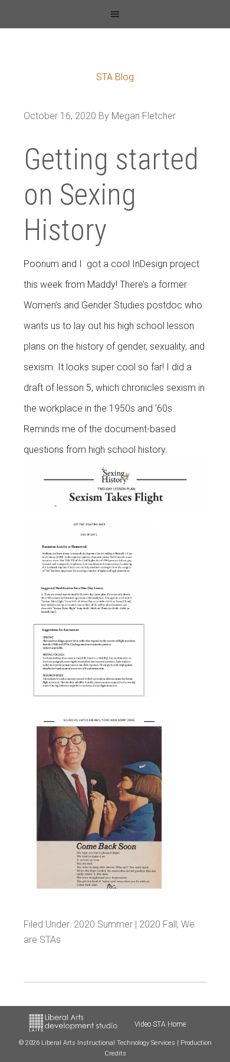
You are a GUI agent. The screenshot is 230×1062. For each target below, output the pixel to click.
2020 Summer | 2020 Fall (125, 924)
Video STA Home (160, 1024)
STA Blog (115, 77)
